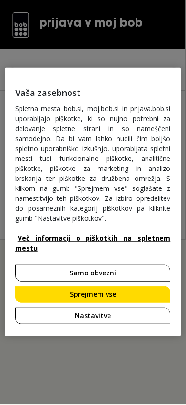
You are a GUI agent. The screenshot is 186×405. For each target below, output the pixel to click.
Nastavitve (93, 315)
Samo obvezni (92, 272)
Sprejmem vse (93, 294)
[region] (93, 202)
